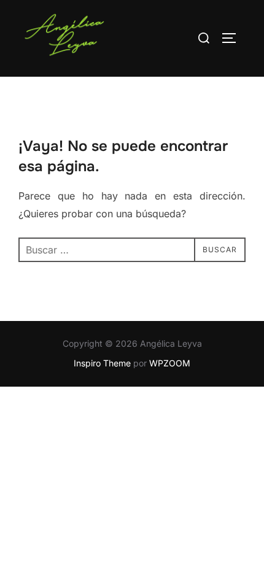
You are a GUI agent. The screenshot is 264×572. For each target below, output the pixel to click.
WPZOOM (169, 363)
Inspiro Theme (102, 363)
